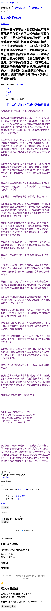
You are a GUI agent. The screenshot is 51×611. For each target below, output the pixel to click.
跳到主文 (5, 24)
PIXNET (11, 576)
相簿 (7, 89)
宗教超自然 (20, 496)
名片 (7, 95)
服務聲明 (25, 578)
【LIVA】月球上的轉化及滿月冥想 (27, 104)
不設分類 (20, 85)
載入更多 (5, 508)
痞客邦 (20, 490)
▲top (3, 503)
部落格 (8, 92)
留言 (25, 490)
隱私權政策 (42, 576)
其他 (17, 499)
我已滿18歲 (6, 606)
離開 (13, 606)
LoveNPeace (11, 17)
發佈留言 (5, 522)
